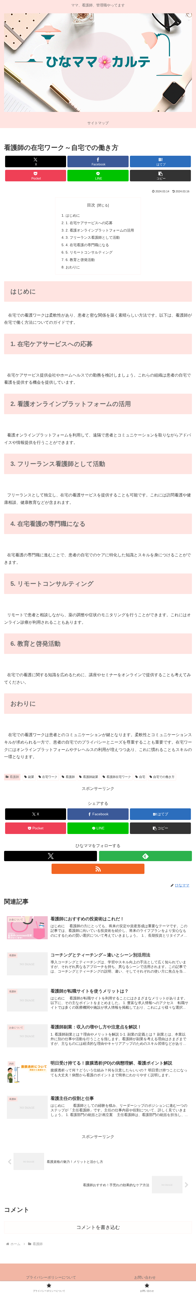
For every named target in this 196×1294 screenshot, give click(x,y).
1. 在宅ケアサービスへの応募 (89, 223)
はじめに (73, 215)
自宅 (142, 777)
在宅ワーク (49, 777)
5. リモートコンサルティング (89, 252)
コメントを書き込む (98, 1227)
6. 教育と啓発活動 (80, 260)
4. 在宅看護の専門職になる (87, 245)
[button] (160, 175)
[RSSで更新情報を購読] (98, 869)
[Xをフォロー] (50, 856)
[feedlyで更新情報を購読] (145, 856)
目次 (91, 205)
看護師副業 (90, 777)
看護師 (14, 777)
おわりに (73, 267)
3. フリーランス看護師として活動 (93, 237)
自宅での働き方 (164, 777)
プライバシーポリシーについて (51, 1277)
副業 (31, 777)
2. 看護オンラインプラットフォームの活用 (100, 230)
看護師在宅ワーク (118, 777)
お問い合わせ (145, 1277)
